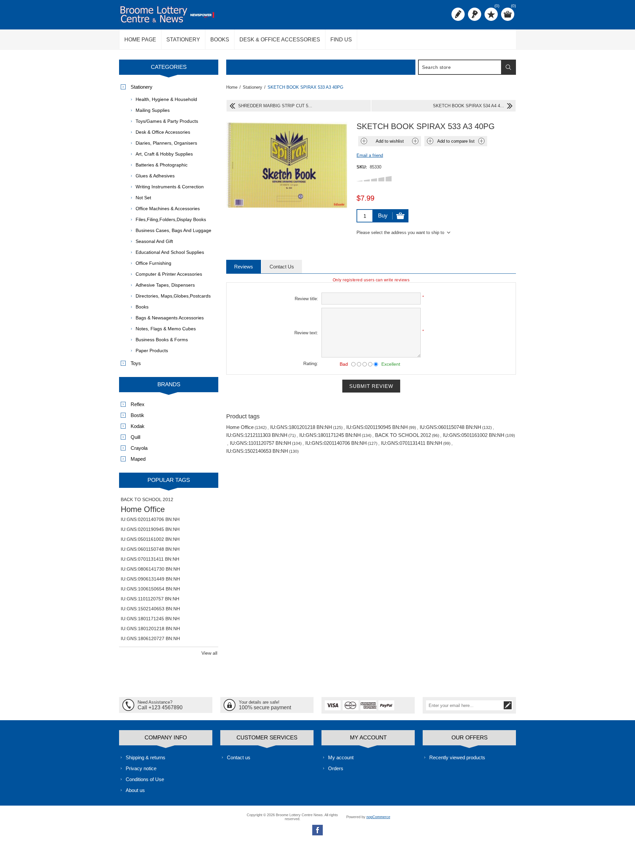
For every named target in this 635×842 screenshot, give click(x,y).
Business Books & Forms (162, 339)
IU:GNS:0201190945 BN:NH (377, 427)
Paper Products (152, 350)
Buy (383, 215)
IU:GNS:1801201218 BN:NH (301, 427)
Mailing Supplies (153, 110)
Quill (135, 437)
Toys (136, 363)
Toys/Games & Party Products (167, 121)
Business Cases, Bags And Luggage (173, 230)
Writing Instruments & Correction (170, 186)
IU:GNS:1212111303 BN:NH (256, 435)
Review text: (306, 332)
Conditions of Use (145, 779)
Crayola (139, 448)
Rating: (310, 363)
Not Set (143, 197)
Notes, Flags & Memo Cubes (166, 328)
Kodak (138, 426)
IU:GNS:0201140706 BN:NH (336, 443)
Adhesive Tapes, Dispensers (165, 285)
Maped (138, 459)
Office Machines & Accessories (168, 208)
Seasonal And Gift (154, 241)
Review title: (306, 298)
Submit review (371, 386)
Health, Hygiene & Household (166, 99)
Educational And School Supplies (170, 252)
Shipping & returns (145, 757)
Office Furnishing (153, 263)
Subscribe (508, 705)
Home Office (240, 427)
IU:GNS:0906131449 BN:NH (150, 579)
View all (209, 653)
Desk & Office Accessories (163, 132)
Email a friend (370, 155)
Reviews (243, 266)
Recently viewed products (457, 757)
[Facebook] (317, 830)
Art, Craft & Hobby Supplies (164, 154)
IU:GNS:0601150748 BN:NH (450, 427)
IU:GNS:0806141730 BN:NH (150, 569)
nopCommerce (378, 817)
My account (341, 757)
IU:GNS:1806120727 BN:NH (150, 638)
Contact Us (282, 266)
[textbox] (460, 67)
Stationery (141, 87)
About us (135, 790)
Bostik (137, 415)
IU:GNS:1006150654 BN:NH (150, 588)
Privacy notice (141, 768)
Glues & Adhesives (155, 175)
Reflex (138, 404)
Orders (335, 768)
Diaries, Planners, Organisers (166, 143)
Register (458, 14)
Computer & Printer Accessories (169, 274)
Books (142, 306)
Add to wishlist (390, 141)
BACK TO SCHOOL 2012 (403, 435)
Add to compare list (456, 141)
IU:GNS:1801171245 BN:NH (330, 435)
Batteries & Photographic (162, 164)
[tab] (243, 266)
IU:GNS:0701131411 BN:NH (411, 443)
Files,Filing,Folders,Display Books (171, 219)
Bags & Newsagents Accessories (170, 317)
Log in (474, 14)
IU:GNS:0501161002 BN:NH (473, 435)
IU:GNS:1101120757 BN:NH (260, 443)
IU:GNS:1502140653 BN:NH (257, 451)
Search (508, 67)
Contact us (238, 757)
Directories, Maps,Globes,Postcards (173, 296)
